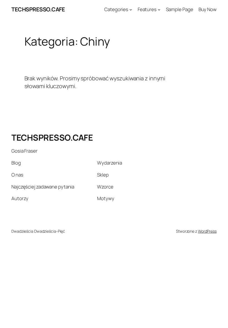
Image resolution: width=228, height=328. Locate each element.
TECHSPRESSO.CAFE (38, 9)
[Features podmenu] (159, 9)
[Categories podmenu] (130, 9)
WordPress (207, 231)
